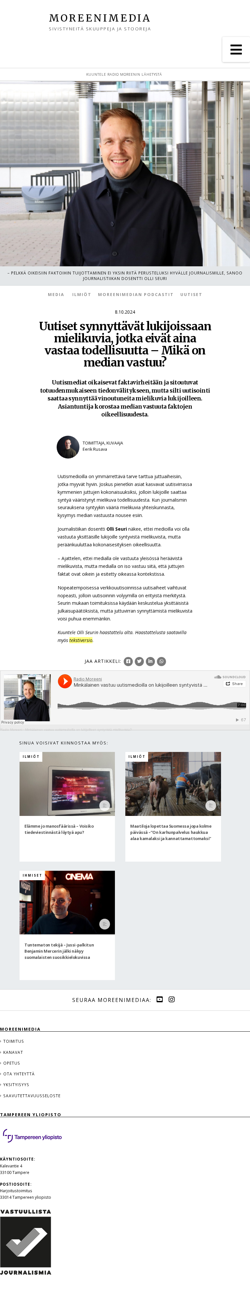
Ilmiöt (81, 294)
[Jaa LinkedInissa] (150, 661)
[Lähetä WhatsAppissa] (161, 661)
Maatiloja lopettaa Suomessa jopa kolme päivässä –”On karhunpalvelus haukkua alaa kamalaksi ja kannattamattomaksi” (170, 832)
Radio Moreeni (11, 729)
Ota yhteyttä (19, 1073)
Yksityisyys (16, 1084)
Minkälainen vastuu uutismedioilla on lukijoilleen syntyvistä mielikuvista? (78, 729)
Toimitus (13, 1041)
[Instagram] (171, 999)
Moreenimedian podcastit (136, 294)
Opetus (11, 1063)
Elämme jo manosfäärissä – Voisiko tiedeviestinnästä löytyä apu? (58, 829)
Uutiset (191, 294)
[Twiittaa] (139, 661)
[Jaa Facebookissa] (128, 661)
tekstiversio (80, 640)
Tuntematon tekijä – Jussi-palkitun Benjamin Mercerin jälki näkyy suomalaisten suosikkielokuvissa (59, 951)
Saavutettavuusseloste (32, 1095)
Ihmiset (33, 875)
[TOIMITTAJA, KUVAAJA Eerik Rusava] (94, 463)
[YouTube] (159, 999)
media (56, 294)
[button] (236, 49)
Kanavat (13, 1052)
